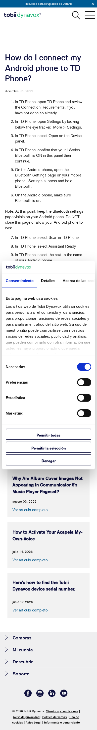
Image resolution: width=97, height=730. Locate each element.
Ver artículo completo (30, 509)
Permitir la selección (48, 447)
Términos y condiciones (62, 711)
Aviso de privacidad (26, 717)
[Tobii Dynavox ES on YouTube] (63, 695)
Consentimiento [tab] (20, 281)
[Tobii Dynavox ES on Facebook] (28, 695)
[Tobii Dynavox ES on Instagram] (40, 695)
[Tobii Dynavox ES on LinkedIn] (52, 695)
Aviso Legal (33, 722)
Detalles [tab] (48, 281)
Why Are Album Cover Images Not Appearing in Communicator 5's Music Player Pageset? (47, 484)
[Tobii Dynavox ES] (22, 14)
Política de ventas (54, 717)
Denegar (49, 460)
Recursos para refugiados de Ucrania (48, 3)
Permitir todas (48, 435)
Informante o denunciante (62, 722)
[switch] (84, 382)
